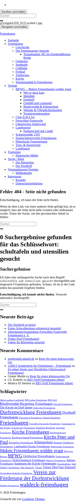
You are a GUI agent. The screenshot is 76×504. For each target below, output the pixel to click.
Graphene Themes (33, 499)
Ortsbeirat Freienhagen (39, 456)
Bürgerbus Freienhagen (36, 404)
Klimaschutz (43, 442)
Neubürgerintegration (36, 113)
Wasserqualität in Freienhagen (34, 82)
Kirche (20, 78)
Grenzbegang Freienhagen (23, 428)
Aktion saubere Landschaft (12, 400)
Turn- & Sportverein (28, 145)
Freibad (20, 71)
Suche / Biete (16, 159)
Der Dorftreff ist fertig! (22, 324)
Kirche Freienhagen (30, 431)
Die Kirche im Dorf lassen (16, 407)
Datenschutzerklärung (29, 183)
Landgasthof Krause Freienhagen (32, 446)
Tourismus (14, 152)
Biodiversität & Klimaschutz (40, 106)
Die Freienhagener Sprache (32, 50)
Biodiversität (9, 404)
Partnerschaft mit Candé (38, 131)
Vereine (12, 85)
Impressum (14, 176)
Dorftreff (28, 99)
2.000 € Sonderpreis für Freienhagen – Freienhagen (39, 365)
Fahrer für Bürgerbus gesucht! (26, 342)
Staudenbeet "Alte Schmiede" (21, 468)
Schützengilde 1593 (28, 134)
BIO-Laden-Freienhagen (36, 400)
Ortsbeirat (22, 61)
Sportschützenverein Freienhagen (36, 138)
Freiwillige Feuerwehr (29, 120)
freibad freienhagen (51, 418)
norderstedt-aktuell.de (21, 358)
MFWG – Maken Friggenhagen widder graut (43, 89)
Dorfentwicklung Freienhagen (31, 412)
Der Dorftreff (24, 166)
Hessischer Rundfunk (45, 428)
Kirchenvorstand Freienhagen (27, 437)
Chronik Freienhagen (62, 404)
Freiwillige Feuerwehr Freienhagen (45, 424)
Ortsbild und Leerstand (37, 103)
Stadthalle (22, 64)
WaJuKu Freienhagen (9, 486)
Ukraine (38, 468)
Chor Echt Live (25, 117)
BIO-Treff (52, 400)
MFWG (15, 455)
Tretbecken (22, 75)
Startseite (13, 40)
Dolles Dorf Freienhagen (44, 408)
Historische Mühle (27, 155)
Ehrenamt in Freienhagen (30, 418)
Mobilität (28, 96)
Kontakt (21, 180)
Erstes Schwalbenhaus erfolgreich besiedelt (34, 328)
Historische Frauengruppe (31, 141)
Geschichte (22, 47)
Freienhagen (7, 33)
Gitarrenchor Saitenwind (31, 124)
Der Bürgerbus (25, 162)
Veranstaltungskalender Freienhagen (16, 473)
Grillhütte (21, 68)
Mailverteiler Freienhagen (62, 447)
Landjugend (23, 127)
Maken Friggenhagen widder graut (31, 450)
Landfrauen (23, 148)
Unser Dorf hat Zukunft (59, 467)
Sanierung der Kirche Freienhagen (35, 463)
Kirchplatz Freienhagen (21, 442)
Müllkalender (24, 173)
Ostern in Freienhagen (56, 460)
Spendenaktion (64, 464)
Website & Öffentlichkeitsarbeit (42, 110)
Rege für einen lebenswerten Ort (50, 376)
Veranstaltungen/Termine (23, 169)
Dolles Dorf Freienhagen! (23, 338)
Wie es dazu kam (33, 92)
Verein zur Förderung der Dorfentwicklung (34, 475)
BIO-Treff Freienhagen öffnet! (46, 379)
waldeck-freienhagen (44, 484)
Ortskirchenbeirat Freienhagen (28, 460)
